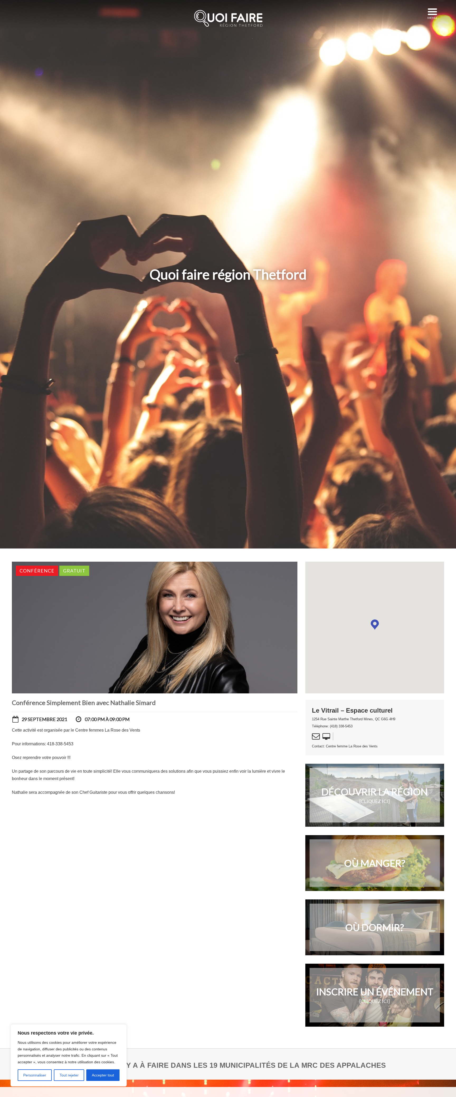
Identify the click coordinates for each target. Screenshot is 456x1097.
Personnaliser (34, 1075)
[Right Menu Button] (432, 11)
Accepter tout (103, 1075)
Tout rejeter (69, 1075)
